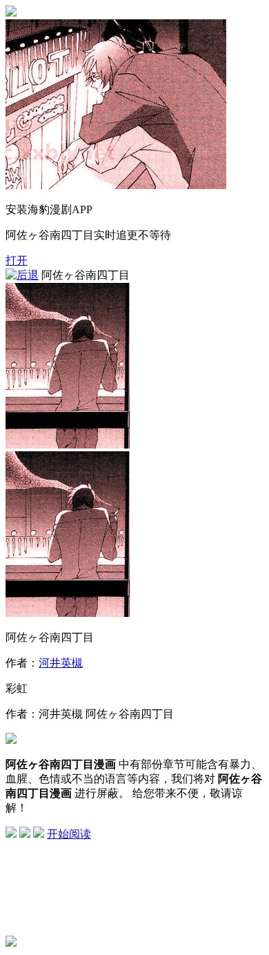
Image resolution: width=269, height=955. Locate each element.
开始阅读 (69, 834)
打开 (17, 260)
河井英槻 (61, 663)
